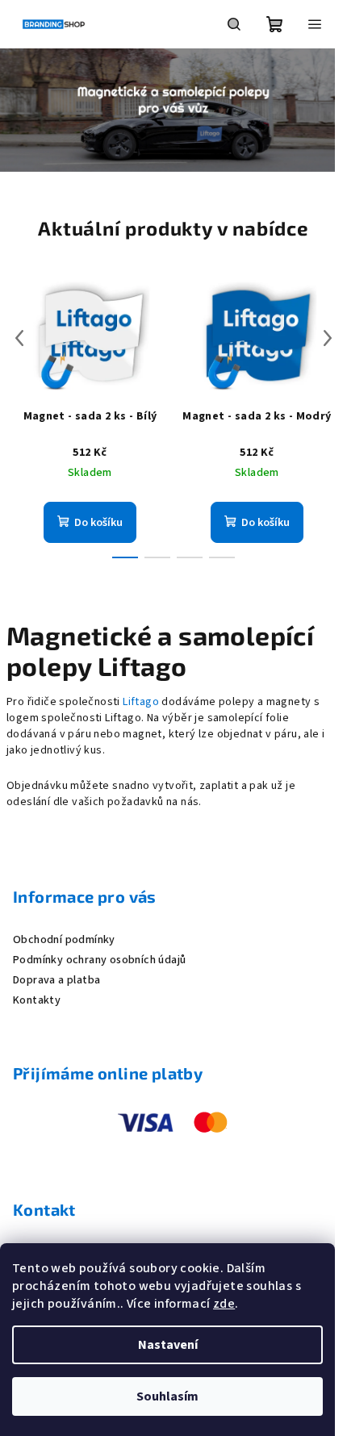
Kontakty (37, 1000)
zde (224, 1304)
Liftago (142, 702)
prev (19, 338)
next (328, 338)
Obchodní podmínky (64, 940)
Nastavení (168, 1345)
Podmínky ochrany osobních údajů (99, 960)
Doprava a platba (56, 980)
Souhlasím (167, 1396)
